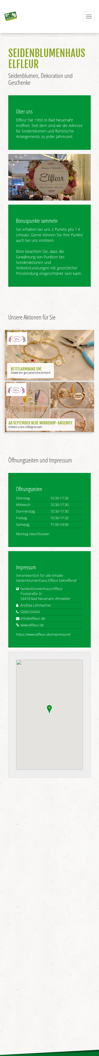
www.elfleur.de (32, 625)
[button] (49, 709)
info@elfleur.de (32, 618)
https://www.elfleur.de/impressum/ (43, 634)
